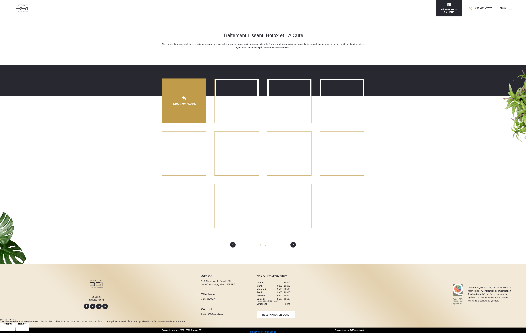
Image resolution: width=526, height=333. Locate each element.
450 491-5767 (208, 299)
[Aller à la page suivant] (293, 245)
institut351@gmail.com (212, 314)
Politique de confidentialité (263, 332)
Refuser (22, 324)
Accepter (7, 324)
